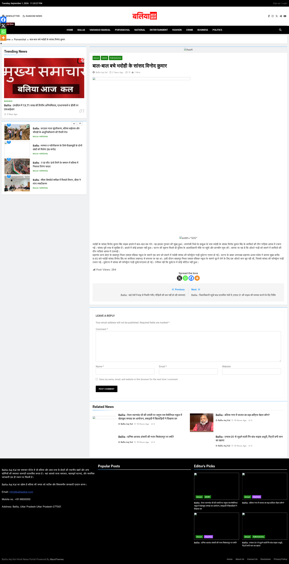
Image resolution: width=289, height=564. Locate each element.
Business (202, 30)
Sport (207, 497)
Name (100, 366)
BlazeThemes (57, 559)
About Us (240, 559)
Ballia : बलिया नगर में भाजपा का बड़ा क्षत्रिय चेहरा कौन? (243, 414)
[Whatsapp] (185, 278)
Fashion (177, 30)
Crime (189, 30)
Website (226, 366)
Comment (102, 329)
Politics (217, 30)
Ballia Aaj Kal (101, 72)
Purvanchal (122, 30)
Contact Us (252, 559)
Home (70, 30)
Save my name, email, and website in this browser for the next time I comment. (138, 379)
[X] (179, 278)
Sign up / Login (280, 3)
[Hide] (1, 43)
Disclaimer (266, 559)
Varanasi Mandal (100, 30)
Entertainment (159, 30)
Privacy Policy (280, 559)
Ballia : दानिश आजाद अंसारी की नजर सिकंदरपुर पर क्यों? (146, 436)
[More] (197, 278)
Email (163, 366)
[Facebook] (191, 278)
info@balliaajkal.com (21, 491)
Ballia (81, 30)
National (139, 30)
